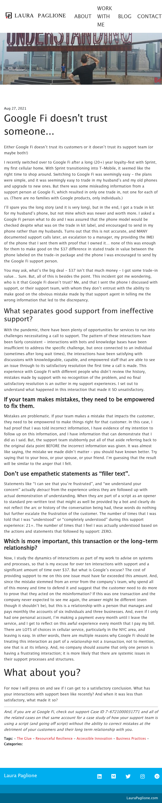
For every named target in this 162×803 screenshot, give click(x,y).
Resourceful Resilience (54, 738)
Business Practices (131, 738)
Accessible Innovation (94, 738)
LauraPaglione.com (142, 798)
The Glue (24, 738)
